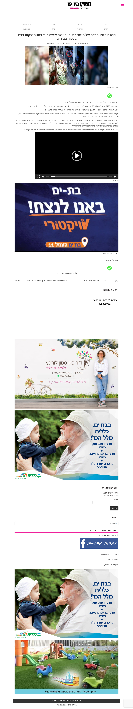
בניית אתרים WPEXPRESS (66, 705)
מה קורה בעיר (62, 273)
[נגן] (115, 176)
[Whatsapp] (109, 93)
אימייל (115, 499)
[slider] (79, 176)
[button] (77, 156)
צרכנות (80, 29)
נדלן (53, 29)
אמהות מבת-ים (112, 559)
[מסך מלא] (38, 176)
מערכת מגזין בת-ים (53, 43)
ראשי (106, 24)
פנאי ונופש (26, 24)
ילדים (106, 29)
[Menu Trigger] (122, 5)
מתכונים (26, 29)
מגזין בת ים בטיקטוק (111, 565)
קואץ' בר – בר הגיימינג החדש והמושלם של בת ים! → (100, 281)
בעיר (80, 24)
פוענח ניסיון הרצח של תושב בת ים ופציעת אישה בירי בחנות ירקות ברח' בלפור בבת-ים (66, 36)
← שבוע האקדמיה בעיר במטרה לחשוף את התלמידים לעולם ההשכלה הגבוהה (42, 281)
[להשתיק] (43, 176)
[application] (76, 155)
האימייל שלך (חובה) (111, 496)
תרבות (53, 24)
